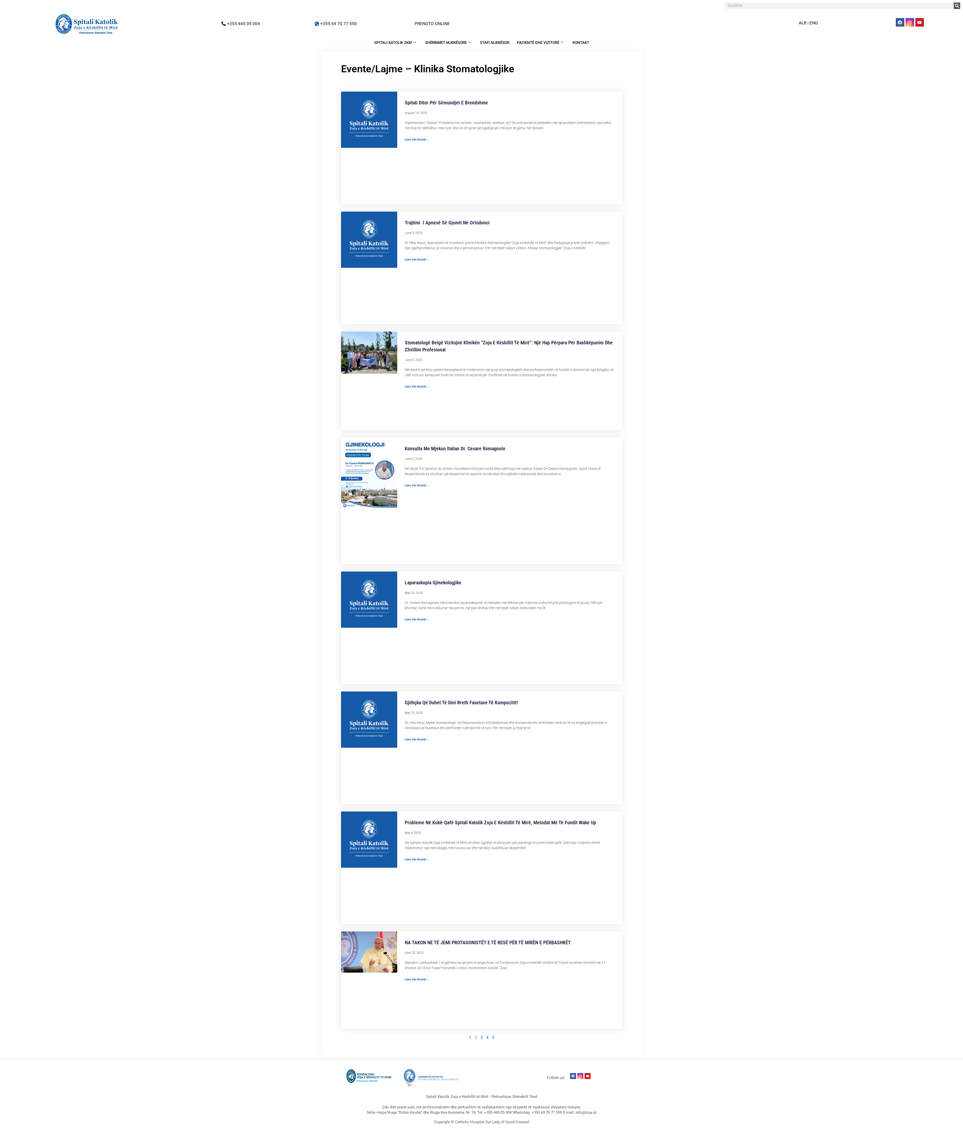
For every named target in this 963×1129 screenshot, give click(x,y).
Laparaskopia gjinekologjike (433, 583)
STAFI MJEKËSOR (494, 42)
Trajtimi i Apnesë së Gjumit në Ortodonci (447, 223)
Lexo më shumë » (416, 139)
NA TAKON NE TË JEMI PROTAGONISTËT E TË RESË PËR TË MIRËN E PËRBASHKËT (488, 942)
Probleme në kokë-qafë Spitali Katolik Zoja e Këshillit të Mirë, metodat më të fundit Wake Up (500, 823)
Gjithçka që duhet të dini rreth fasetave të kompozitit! (461, 703)
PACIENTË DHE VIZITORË (538, 42)
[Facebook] (900, 22)
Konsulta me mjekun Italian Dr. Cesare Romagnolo (455, 449)
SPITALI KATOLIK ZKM (393, 42)
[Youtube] (919, 22)
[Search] (957, 6)
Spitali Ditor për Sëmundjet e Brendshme (446, 103)
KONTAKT (581, 42)
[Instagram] (910, 22)
